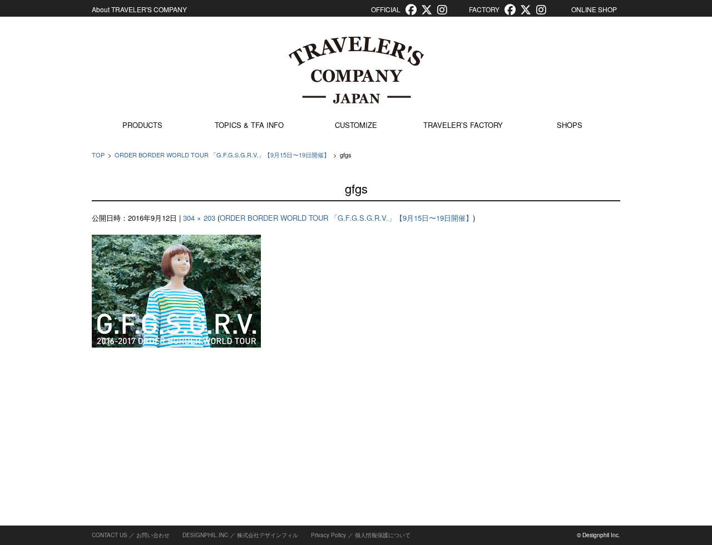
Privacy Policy (328, 535)
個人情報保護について (383, 535)
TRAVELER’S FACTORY (463, 125)
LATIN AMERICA (552, 378)
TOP (98, 154)
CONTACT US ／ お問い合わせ (131, 535)
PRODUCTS (142, 125)
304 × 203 (199, 217)
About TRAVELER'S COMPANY (139, 9)
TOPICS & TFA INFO (249, 125)
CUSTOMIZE (356, 125)
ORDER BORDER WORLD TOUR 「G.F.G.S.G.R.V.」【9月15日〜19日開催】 (222, 154)
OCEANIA (541, 404)
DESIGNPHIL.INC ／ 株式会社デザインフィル (240, 535)
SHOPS (569, 125)
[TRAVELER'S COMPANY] (356, 70)
